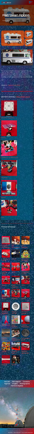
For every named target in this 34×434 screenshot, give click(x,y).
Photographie (25, 383)
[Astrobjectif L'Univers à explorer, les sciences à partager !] (6, 2)
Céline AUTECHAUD (14, 85)
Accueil (10, 10)
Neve (9, 429)
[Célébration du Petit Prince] (9, 148)
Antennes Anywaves (7, 118)
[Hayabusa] (9, 168)
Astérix (3, 197)
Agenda (7, 383)
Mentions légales (17, 386)
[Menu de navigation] (31, 2)
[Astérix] (9, 188)
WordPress (23, 429)
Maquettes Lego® (23, 97)
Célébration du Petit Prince (9, 157)
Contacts (26, 381)
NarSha (3, 137)
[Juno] (9, 208)
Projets (15, 10)
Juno (2, 217)
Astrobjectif (16, 381)
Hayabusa (4, 177)
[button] (12, 38)
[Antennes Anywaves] (9, 108)
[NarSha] (9, 128)
